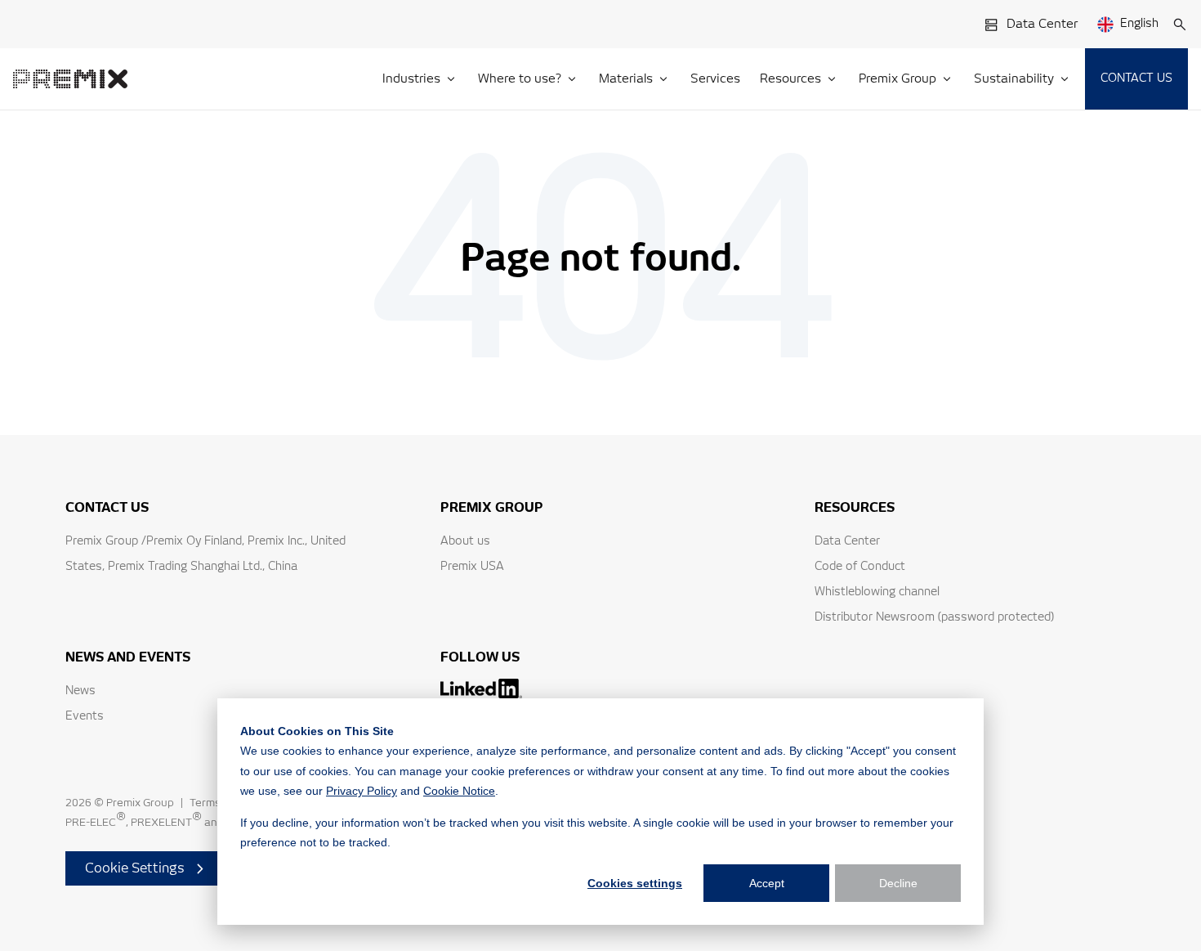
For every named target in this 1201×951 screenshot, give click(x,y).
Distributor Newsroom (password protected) (934, 617)
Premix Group (140, 803)
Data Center (1042, 24)
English (1139, 23)
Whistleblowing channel (877, 592)
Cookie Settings (135, 868)
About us (465, 541)
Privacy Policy (361, 790)
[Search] (1180, 24)
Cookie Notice (459, 790)
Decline (898, 883)
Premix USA (472, 566)
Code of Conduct (860, 566)
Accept (766, 883)
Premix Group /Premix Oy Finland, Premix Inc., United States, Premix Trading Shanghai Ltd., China (205, 554)
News (80, 691)
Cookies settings (634, 883)
